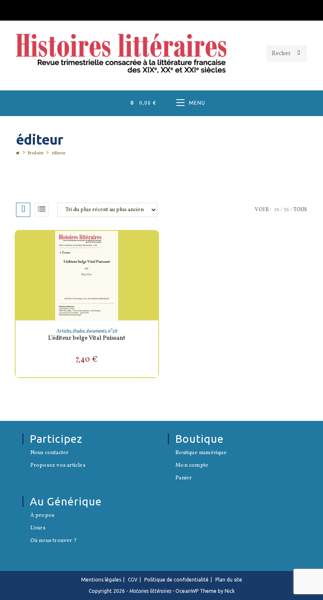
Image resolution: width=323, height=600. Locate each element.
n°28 (112, 331)
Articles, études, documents (81, 331)
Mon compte (191, 466)
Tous (300, 209)
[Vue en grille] (23, 210)
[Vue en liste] (41, 210)
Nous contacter (49, 453)
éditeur (59, 153)
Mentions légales (101, 579)
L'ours (37, 528)
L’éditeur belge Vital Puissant (86, 338)
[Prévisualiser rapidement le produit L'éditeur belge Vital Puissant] (154, 245)
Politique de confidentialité (176, 579)
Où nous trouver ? (53, 541)
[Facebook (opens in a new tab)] (161, 9)
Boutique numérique (201, 453)
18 (276, 209)
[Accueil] (17, 153)
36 (286, 209)
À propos (42, 516)
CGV (133, 579)
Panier (183, 478)
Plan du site (228, 579)
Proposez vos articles (57, 466)
